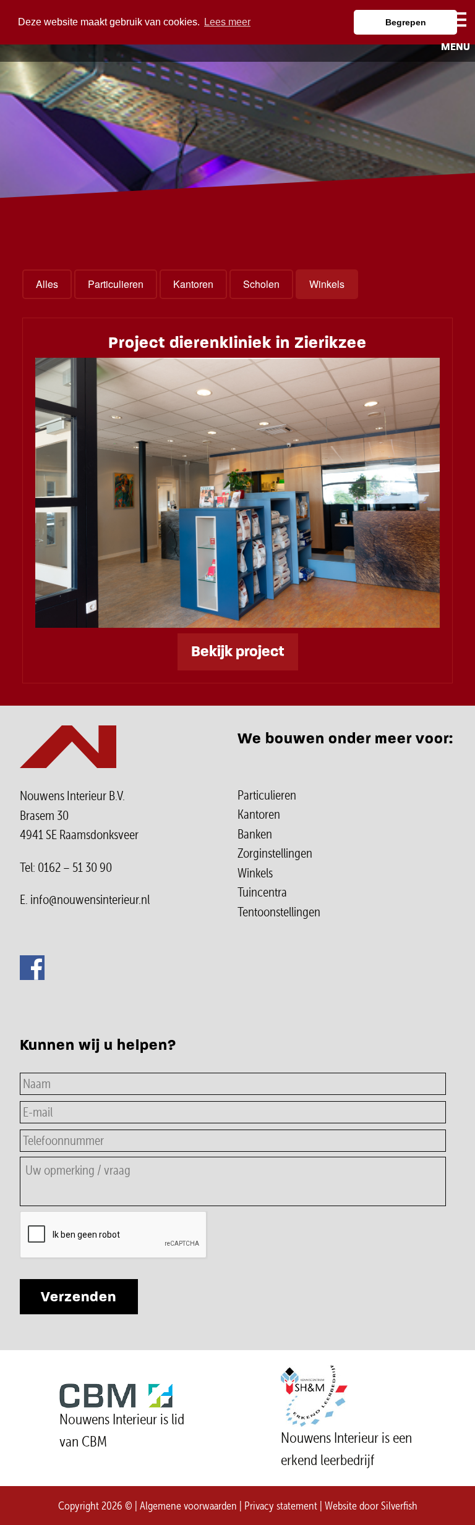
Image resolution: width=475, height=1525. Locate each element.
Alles (47, 284)
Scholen (261, 284)
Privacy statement (280, 1505)
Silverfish (399, 1505)
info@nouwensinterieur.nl (90, 899)
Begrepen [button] (405, 22)
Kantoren (193, 284)
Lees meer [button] (227, 22)
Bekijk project (238, 652)
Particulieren (115, 284)
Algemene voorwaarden (188, 1505)
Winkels (326, 284)
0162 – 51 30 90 (75, 867)
